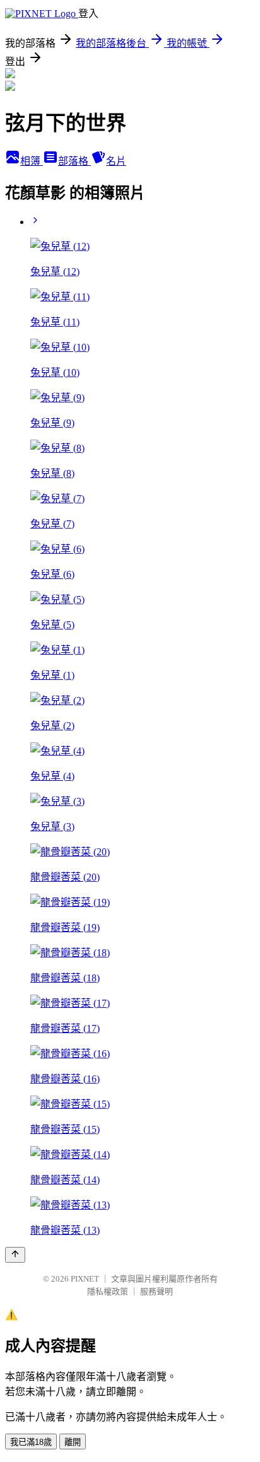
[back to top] (15, 1255)
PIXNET (85, 1279)
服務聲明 (156, 1291)
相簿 (31, 161)
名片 (116, 161)
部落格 (74, 161)
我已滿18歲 (31, 1442)
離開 (72, 1442)
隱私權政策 (107, 1291)
